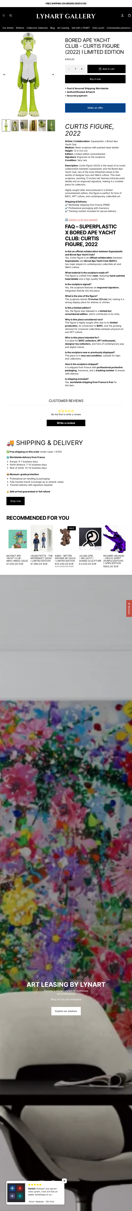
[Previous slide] (3, 74)
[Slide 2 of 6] (15, 125)
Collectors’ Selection (37, 27)
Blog (52, 27)
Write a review (66, 423)
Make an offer (95, 109)
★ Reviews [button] (129, 608)
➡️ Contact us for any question (81, 219)
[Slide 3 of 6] (24, 125)
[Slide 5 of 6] (42, 125)
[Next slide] (53, 74)
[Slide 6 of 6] (51, 125)
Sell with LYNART (81, 27)
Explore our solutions (66, 1011)
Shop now (15, 501)
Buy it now (95, 79)
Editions (20, 27)
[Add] (24, 548)
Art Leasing (63, 27)
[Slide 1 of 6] (6, 125)
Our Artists (8, 27)
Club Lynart (98, 27)
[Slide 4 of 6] (33, 125)
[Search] (10, 15)
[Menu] (3, 15)
